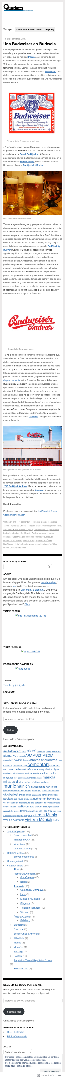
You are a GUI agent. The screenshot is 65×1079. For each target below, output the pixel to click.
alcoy (48, 751)
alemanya (9, 755)
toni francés (45, 810)
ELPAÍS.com (19, 769)
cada (60, 760)
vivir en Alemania (13, 820)
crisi (4, 769)
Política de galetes (24, 1065)
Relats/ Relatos (15, 853)
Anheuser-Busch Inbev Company (18, 529)
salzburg (46, 806)
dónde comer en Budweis (33, 536)
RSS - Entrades (15, 1032)
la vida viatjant (48, 582)
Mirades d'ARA (22, 839)
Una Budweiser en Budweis (29, 43)
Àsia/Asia (19, 886)
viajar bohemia (21, 543)
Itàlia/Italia (19, 938)
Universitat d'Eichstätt (32, 589)
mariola (49, 777)
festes (35, 769)
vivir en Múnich (38, 819)
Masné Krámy (27, 161)
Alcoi (16, 869)
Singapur (25, 903)
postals (8, 798)
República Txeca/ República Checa (33, 960)
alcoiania (41, 751)
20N (24, 751)
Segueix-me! (14, 1011)
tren (54, 811)
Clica (27, 604)
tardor (23, 810)
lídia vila (25, 778)
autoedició (8, 760)
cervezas (7, 536)
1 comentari (24, 521)
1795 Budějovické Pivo (50, 525)
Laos (23, 894)
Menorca (18, 947)
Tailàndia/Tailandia (30, 907)
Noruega (18, 951)
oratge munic (25, 794)
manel (39, 778)
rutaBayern (23, 806)
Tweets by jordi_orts (14, 685)
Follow (10, 730)
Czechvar (16, 536)
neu (39, 790)
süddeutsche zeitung (11, 811)
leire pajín (18, 778)
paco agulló (36, 795)
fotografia (43, 769)
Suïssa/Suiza (21, 968)
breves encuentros (43, 759)
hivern (21, 773)
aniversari (21, 756)
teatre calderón (32, 811)
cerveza (7, 765)
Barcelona (19, 924)
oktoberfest (10, 794)
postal (55, 794)
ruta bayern (36, 806)
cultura (10, 769)
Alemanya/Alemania (25, 873)
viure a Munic (44, 814)
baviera (18, 760)
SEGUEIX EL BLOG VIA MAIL (20, 703)
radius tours (24, 802)
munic (9, 785)
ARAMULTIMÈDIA (39, 755)
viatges (28, 815)
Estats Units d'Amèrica (26, 933)
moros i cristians (32, 781)
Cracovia (19, 929)
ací (14, 586)
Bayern (26, 760)
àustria (56, 819)
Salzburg (25, 920)
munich (23, 786)
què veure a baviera (23, 798)
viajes (20, 815)
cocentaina (22, 765)
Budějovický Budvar (29, 533)
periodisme (47, 794)
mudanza (45, 781)
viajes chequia (35, 543)
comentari (38, 763)
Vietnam (24, 912)
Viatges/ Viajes (15, 865)
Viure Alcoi (19, 844)
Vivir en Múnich (22, 848)
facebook (9, 691)
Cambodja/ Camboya (32, 889)
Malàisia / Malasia (30, 898)
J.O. (14, 521)
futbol (52, 769)
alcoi (31, 750)
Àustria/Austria (22, 916)
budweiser (54, 529)
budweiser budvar (11, 533)
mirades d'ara (13, 781)
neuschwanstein (50, 790)
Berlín (23, 881)
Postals (18, 956)
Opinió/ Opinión (15, 831)
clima (15, 765)
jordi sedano (30, 773)
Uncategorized (15, 861)
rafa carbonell (37, 802)
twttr (7, 680)
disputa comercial (11, 380)
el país (27, 769)
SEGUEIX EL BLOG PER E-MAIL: (22, 985)
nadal (34, 790)
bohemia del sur (41, 529)
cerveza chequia (46, 533)
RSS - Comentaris (17, 1036)
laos (39, 773)
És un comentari (23, 835)
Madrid (17, 942)
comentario (55, 765)
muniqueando (37, 786)
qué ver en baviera (44, 798)
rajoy (46, 802)
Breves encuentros (24, 856)
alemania (56, 751)
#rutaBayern (12, 751)
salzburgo (54, 806)
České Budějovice (18, 547)
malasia (32, 777)
